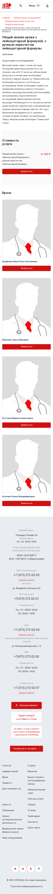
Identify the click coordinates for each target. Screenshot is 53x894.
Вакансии (32, 771)
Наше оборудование (12, 838)
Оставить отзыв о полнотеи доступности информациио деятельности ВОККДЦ (26, 732)
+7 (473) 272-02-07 (26, 688)
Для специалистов (11, 788)
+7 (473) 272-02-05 (26, 575)
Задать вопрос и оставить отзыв (26, 717)
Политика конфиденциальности (27, 886)
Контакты (33, 822)
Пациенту (7, 783)
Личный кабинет (28, 705)
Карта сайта (34, 827)
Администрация (10, 771)
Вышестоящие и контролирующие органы (36, 780)
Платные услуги (35, 799)
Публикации (8, 810)
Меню (32, 5)
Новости (6, 804)
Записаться (26, 171)
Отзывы (32, 810)
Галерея (31, 804)
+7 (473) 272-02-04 (26, 630)
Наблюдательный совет (36, 791)
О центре (6, 765)
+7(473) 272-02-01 (26, 598)
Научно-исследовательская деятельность (12, 819)
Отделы (31, 765)
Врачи (5, 777)
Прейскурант (34, 816)
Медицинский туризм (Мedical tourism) (12, 830)
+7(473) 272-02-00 (26, 656)
